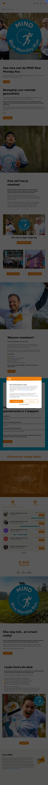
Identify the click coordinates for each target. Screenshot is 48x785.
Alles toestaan (16, 401)
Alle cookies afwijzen (24, 404)
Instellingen (31, 401)
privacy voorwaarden (25, 389)
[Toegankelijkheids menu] (46, 1)
